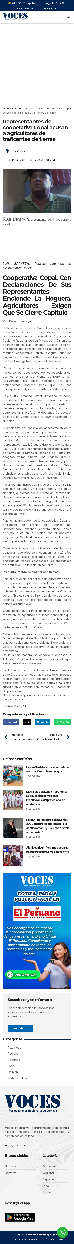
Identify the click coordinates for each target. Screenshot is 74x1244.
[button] (61, 17)
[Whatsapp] (23, 1146)
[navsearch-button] (68, 17)
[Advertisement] (37, 62)
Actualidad (17, 108)
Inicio (6, 108)
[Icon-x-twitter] (12, 1146)
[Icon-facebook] (6, 1146)
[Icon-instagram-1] (18, 1146)
